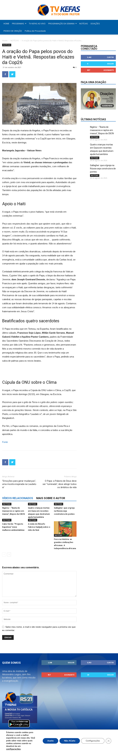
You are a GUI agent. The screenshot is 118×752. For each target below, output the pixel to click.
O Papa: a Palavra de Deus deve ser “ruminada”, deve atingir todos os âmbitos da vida (60, 484)
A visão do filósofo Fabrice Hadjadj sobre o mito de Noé (39, 527)
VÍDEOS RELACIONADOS (17, 498)
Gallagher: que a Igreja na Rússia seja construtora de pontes (64, 511)
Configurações (93, 740)
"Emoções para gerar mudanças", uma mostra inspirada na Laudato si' (19, 484)
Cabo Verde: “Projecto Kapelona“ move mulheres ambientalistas (13, 527)
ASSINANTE (109, 70)
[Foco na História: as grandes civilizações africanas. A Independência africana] (65, 529)
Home (5, 40)
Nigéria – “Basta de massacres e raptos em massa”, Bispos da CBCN (13, 511)
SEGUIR (110, 64)
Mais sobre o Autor (50, 498)
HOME (6, 23)
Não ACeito (69, 740)
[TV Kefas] (59, 10)
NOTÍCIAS (83, 23)
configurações (13, 749)
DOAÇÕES (95, 23)
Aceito (50, 740)
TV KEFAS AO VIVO (37, 23)
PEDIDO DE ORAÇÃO (13, 30)
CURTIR (110, 57)
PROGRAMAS (18, 23)
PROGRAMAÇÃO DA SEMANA (61, 23)
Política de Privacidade (35, 30)
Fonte (5, 442)
